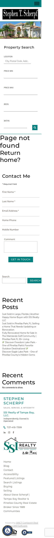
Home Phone (9, 220)
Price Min (8, 71)
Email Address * (10, 211)
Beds (6, 104)
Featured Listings (14, 478)
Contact (8, 470)
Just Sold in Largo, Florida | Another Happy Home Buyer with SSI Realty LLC (20, 317)
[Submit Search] (34, 127)
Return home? (10, 156)
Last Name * (8, 201)
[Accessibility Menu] (7, 530)
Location (8, 57)
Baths (7, 121)
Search (6, 276)
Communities (12, 511)
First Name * (8, 192)
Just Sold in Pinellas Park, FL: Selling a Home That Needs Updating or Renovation (20, 326)
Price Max (9, 88)
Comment (9, 239)
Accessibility (11, 474)
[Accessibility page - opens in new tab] (26, 534)
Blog (6, 466)
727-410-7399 (14, 427)
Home (7, 461)
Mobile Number (10, 229)
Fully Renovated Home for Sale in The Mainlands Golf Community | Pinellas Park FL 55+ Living (19, 336)
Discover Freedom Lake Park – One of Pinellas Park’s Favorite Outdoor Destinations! (19, 345)
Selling (8, 490)
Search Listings (13, 482)
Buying (8, 486)
